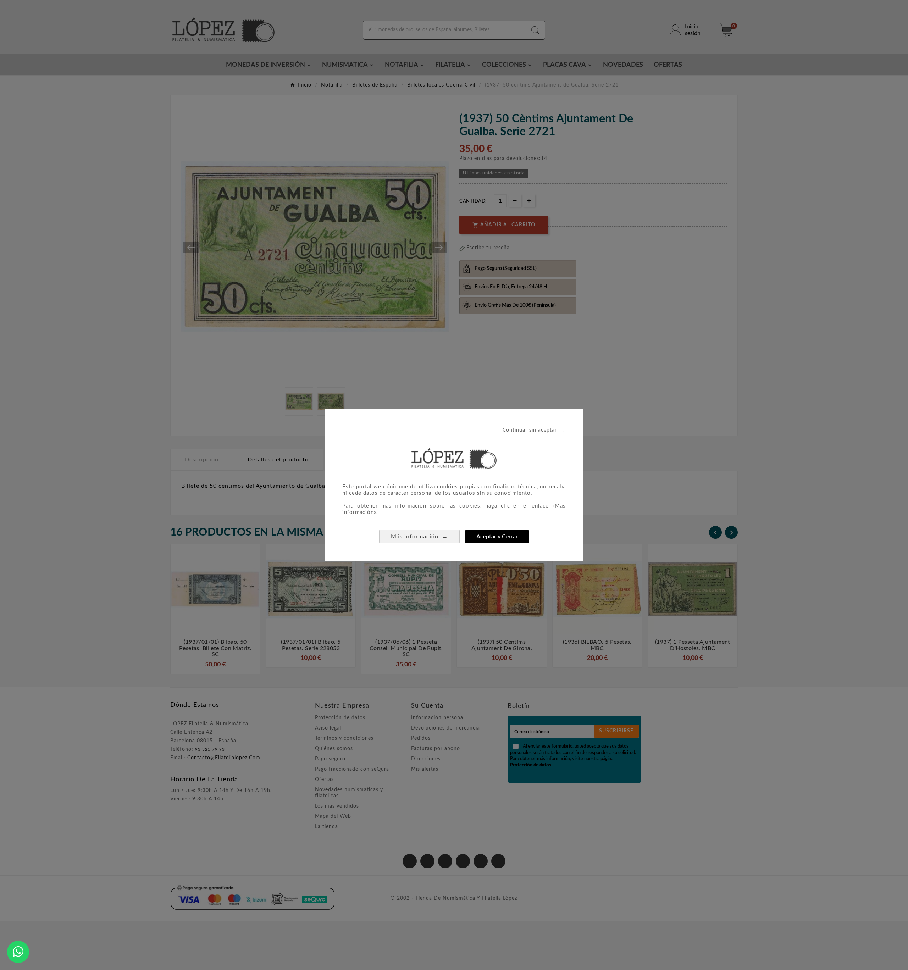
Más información (419, 536)
